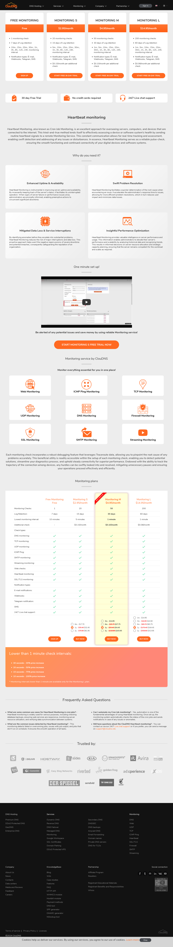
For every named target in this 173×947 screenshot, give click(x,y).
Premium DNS (11, 819)
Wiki (49, 876)
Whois (91, 890)
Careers (8, 894)
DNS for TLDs (94, 845)
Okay (145, 940)
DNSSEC (92, 823)
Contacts (9, 880)
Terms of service (12, 930)
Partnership (121, 6)
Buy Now (80, 639)
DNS (131, 819)
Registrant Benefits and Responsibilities (106, 886)
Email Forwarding (96, 834)
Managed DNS (53, 831)
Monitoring (78, 6)
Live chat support (122, 726)
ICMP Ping (134, 834)
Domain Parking (54, 845)
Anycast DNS (94, 831)
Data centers (11, 883)
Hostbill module (54, 898)
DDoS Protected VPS (56, 849)
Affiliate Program (95, 872)
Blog (49, 872)
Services (57, 6)
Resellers (92, 876)
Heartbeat (133, 838)
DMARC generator (55, 913)
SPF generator (53, 909)
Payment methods (55, 902)
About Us (9, 872)
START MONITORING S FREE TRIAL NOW (86, 344)
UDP (131, 827)
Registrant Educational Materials (102, 883)
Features (50, 883)
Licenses (43, 930)
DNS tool (51, 905)
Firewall (133, 845)
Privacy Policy (29, 930)
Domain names (95, 838)
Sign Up (24, 75)
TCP (131, 831)
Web (131, 823)
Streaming (134, 853)
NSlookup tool (53, 917)
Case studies (52, 880)
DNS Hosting (35, 6)
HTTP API (51, 891)
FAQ (49, 887)
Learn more (132, 940)
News (8, 876)
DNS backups (94, 827)
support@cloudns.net (105, 728)
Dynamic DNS (53, 819)
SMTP (132, 849)
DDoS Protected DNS (15, 823)
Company (99, 6)
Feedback (9, 891)
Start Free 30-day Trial (66, 75)
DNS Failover (53, 827)
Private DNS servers (97, 842)
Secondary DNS (95, 819)
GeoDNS (9, 827)
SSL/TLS (133, 842)
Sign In (145, 6)
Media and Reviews (14, 887)
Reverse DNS (53, 823)
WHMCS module (54, 894)
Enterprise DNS (12, 831)
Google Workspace (55, 838)
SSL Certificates (54, 842)
